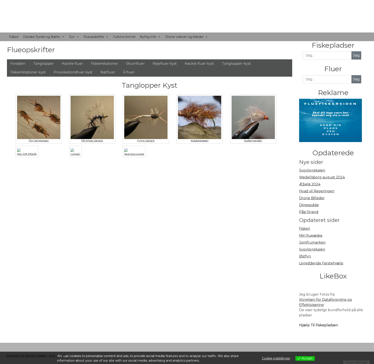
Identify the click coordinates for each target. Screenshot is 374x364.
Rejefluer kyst (165, 63)
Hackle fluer (72, 63)
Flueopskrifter (94, 37)
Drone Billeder (312, 198)
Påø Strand (308, 212)
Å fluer (129, 72)
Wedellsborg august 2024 (322, 177)
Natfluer (107, 72)
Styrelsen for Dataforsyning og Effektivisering (325, 302)
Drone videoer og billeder (184, 37)
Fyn (72, 37)
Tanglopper (43, 63)
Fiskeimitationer (104, 63)
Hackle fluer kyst (199, 63)
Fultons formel (124, 37)
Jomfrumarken (312, 242)
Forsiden (17, 63)
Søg (356, 79)
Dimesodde (309, 205)
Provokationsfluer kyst (73, 72)
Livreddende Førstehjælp (321, 263)
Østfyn (305, 256)
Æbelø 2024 (309, 184)
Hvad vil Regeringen (316, 191)
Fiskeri (14, 37)
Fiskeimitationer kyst (28, 72)
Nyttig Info (148, 37)
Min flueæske (310, 235)
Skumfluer (135, 63)
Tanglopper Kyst (236, 63)
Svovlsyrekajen (312, 170)
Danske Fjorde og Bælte (41, 37)
